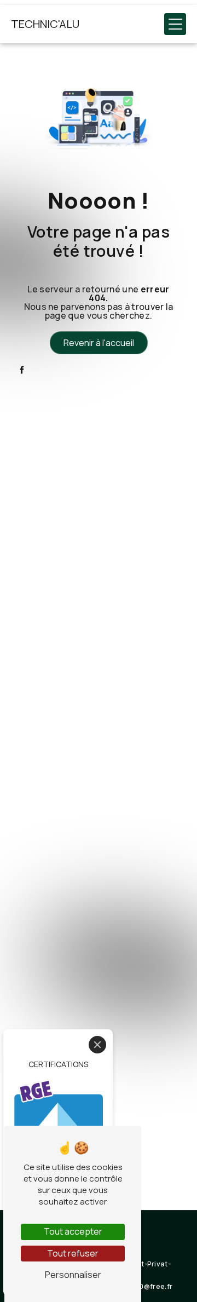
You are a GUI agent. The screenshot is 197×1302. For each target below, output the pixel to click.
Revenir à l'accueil (98, 343)
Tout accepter (73, 1231)
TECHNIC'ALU (45, 23)
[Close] (97, 1044)
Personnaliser (73, 1275)
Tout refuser (73, 1253)
